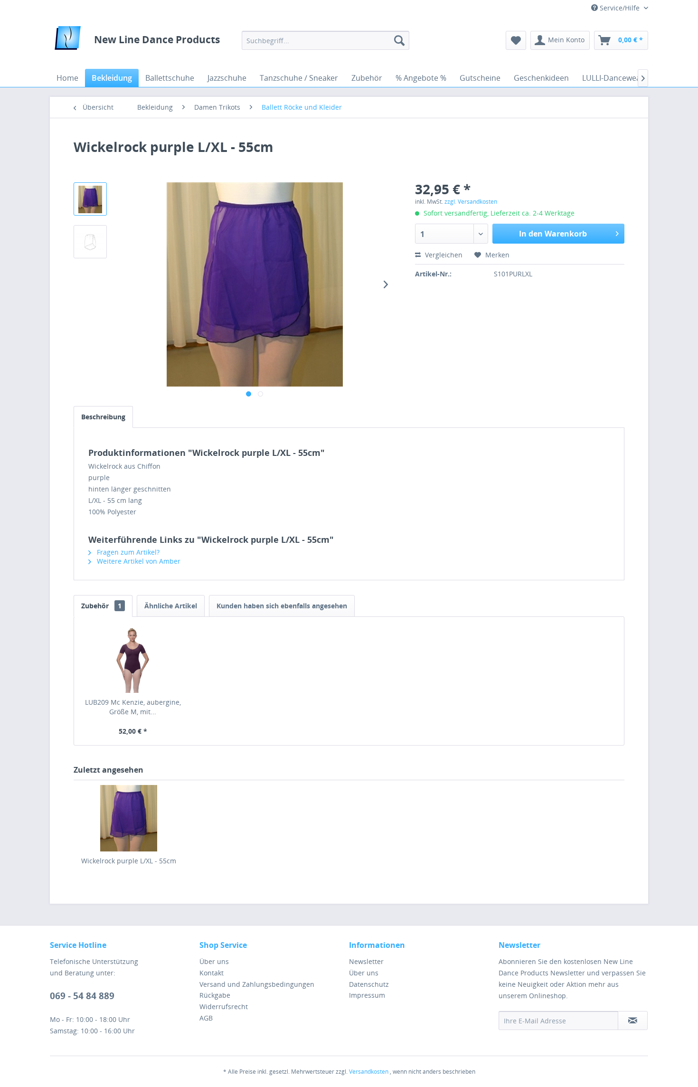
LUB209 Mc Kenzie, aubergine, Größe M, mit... (133, 707)
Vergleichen (442, 254)
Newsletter (366, 961)
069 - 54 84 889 (82, 996)
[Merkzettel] (516, 40)
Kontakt (211, 972)
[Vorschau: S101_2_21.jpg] (90, 241)
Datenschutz (369, 984)
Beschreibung (103, 416)
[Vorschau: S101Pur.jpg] (90, 199)
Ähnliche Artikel (170, 605)
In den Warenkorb (553, 233)
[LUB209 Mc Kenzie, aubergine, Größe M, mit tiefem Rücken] (133, 659)
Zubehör (101, 605)
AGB (206, 1017)
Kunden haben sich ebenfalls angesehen (282, 605)
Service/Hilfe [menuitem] (619, 7)
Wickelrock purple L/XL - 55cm (128, 860)
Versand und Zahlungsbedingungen (256, 984)
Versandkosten (368, 1072)
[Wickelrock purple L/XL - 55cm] (129, 818)
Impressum (367, 995)
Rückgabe (214, 995)
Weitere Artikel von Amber (137, 561)
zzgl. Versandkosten (470, 202)
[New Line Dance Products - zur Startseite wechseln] (68, 40)
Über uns (214, 961)
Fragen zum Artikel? (127, 552)
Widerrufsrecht (223, 1006)
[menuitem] (325, 40)
